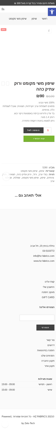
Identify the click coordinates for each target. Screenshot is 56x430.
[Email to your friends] (36, 148)
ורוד (35, 174)
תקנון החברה (47, 361)
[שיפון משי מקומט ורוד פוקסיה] (7, 83)
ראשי (44, 19)
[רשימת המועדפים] (48, 30)
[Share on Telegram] (42, 148)
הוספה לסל (33, 130)
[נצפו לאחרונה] (5, 424)
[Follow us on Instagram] (43, 272)
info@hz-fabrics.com (43, 256)
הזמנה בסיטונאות (45, 350)
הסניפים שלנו (47, 355)
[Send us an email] (48, 272)
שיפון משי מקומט (18, 19)
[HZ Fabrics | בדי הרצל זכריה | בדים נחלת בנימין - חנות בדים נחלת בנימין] (28, 9)
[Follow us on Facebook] (53, 272)
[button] (52, 12)
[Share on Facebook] (53, 148)
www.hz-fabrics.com (44, 261)
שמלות (17, 177)
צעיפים (50, 177)
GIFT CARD (48, 297)
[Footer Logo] (28, 231)
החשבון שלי (48, 287)
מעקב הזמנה (48, 292)
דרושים (50, 345)
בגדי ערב (43, 174)
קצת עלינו (49, 281)
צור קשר (50, 340)
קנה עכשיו (39, 138)
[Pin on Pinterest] (48, 148)
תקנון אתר (49, 366)
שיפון (34, 19)
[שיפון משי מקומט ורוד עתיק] (3, 83)
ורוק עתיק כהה (24, 174)
